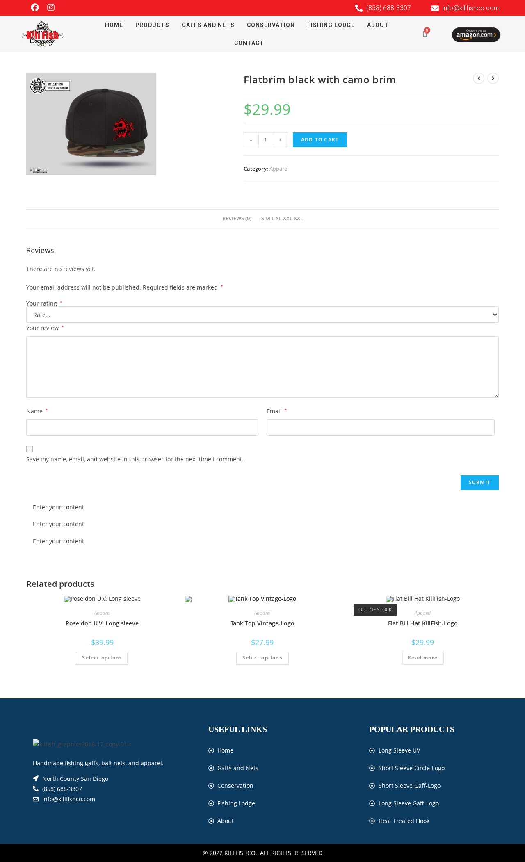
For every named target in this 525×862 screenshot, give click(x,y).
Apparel (278, 168)
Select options (102, 657)
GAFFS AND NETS (208, 25)
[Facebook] (35, 7)
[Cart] (425, 34)
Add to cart (320, 139)
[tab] (237, 219)
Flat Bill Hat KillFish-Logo (423, 623)
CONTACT (249, 43)
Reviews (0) (236, 218)
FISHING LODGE (331, 25)
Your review (45, 328)
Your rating (44, 303)
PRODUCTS (152, 25)
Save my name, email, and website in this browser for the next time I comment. (135, 459)
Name (37, 411)
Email (277, 411)
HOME (114, 25)
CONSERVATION (271, 25)
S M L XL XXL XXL (282, 218)
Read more (423, 657)
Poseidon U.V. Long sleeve (102, 623)
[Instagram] (51, 7)
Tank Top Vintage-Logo (262, 623)
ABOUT (378, 25)
